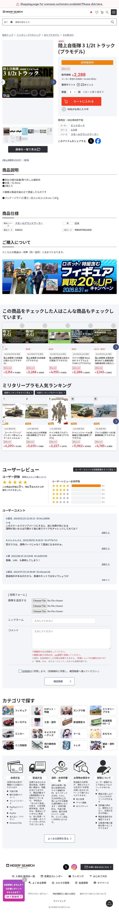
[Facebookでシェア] (98, 141)
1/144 (74, 129)
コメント (13, 630)
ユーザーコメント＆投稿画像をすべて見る (94, 469)
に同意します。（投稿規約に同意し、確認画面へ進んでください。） (61, 671)
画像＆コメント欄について (34, 476)
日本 (77, 223)
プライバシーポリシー (38, 893)
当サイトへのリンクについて (93, 893)
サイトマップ (59, 901)
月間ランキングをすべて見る (50, 392)
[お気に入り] (96, 12)
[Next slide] (53, 82)
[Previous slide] (3, 347)
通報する (106, 532)
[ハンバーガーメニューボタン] (114, 12)
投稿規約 (26, 671)
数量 (64, 91)
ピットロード (78, 125)
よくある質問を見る (58, 838)
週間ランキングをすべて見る (17, 392)
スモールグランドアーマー (85, 134)
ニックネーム (16, 619)
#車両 (26, 160)
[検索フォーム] (107, 12)
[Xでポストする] (91, 141)
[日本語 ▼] (91, 12)
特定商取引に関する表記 (64, 893)
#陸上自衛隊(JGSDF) (11, 160)
